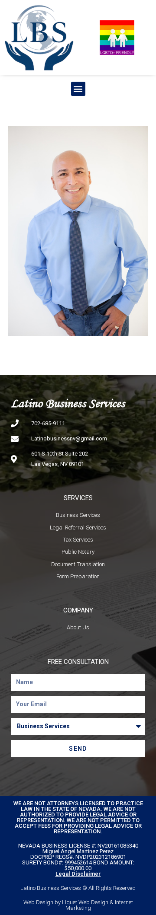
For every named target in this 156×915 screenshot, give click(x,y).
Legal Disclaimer (78, 873)
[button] (78, 89)
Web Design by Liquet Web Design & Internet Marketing (78, 905)
